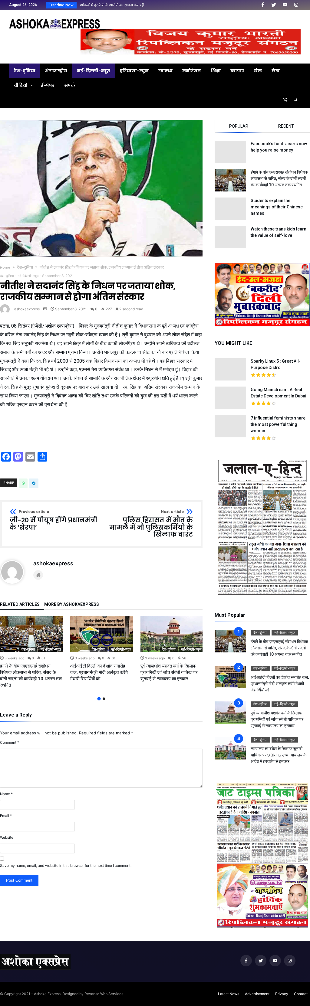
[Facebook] (262, 5)
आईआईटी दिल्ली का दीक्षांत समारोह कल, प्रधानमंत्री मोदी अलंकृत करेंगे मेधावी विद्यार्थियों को (99, 672)
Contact (301, 993)
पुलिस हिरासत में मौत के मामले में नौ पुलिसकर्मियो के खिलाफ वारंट (151, 524)
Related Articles (20, 604)
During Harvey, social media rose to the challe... (120, 5)
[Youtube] (285, 5)
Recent (286, 126)
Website (6, 837)
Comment (9, 742)
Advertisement (257, 993)
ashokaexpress (27, 309)
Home (5, 267)
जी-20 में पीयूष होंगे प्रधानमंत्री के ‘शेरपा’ (53, 520)
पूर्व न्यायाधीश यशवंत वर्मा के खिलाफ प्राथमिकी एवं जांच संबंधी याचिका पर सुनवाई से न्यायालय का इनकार (169, 672)
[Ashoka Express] (54, 19)
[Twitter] (274, 5)
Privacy (281, 993)
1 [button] (99, 698)
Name (6, 794)
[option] (31, 652)
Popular (238, 126)
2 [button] (104, 698)
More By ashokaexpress (71, 604)
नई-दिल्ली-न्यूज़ (28, 275)
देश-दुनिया (25, 267)
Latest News (228, 993)
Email (6, 815)
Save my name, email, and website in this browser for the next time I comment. (65, 865)
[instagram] (296, 5)
